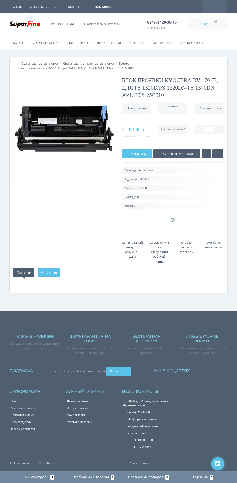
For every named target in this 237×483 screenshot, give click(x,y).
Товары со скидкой (23, 429)
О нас (17, 6)
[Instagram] (206, 370)
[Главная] (14, 63)
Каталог (19, 42)
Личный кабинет (77, 401)
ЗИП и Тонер (137, 42)
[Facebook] (199, 370)
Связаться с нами (22, 415)
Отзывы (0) (49, 272)
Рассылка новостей (80, 422)
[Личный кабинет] (221, 6)
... (211, 42)
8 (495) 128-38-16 (138, 412)
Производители (191, 42)
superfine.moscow (138, 433)
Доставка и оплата (45, 6)
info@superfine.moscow (142, 419)
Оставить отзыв (211, 108)
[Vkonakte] (212, 370)
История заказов (78, 408)
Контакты (75, 6)
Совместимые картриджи (53, 42)
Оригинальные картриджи (100, 42)
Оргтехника (162, 42)
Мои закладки (76, 415)
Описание (24, 272)
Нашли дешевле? (173, 129)
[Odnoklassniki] (218, 370)
